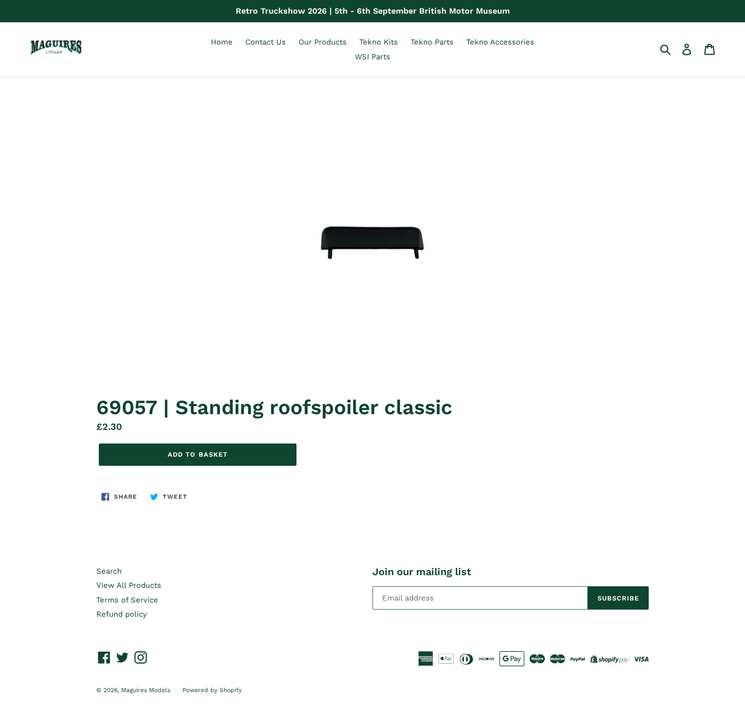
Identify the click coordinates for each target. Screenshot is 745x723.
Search (109, 571)
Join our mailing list (421, 572)
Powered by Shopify (212, 690)
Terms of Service (127, 600)
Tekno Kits (378, 42)
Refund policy (121, 614)
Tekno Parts (432, 42)
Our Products (323, 42)
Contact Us (265, 42)
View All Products (128, 585)
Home (222, 42)
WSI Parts (372, 56)
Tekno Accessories (500, 42)
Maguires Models (146, 690)
